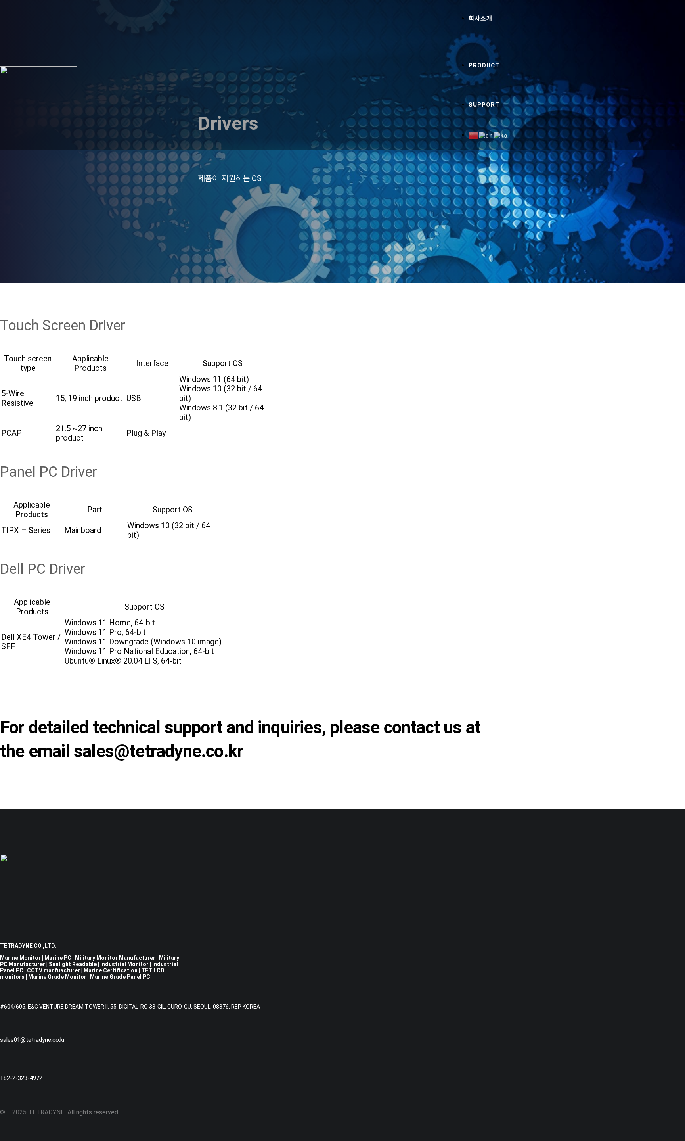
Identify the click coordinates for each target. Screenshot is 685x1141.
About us (507, 32)
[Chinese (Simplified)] (474, 135)
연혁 (499, 40)
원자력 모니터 (511, 102)
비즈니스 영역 (511, 48)
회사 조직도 (509, 56)
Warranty (508, 116)
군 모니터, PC (512, 94)
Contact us (511, 131)
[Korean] (501, 135)
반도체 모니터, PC (517, 78)
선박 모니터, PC (515, 86)
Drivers (507, 123)
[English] (486, 135)
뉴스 (499, 64)
